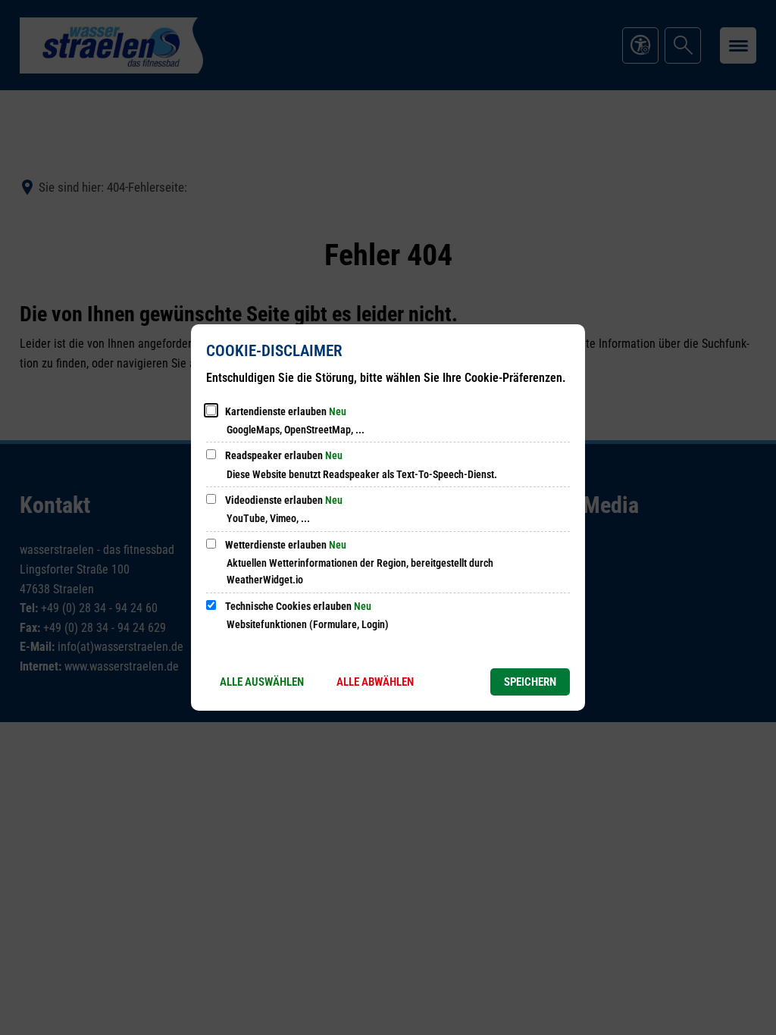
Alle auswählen (262, 682)
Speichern (530, 682)
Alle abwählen (375, 682)
